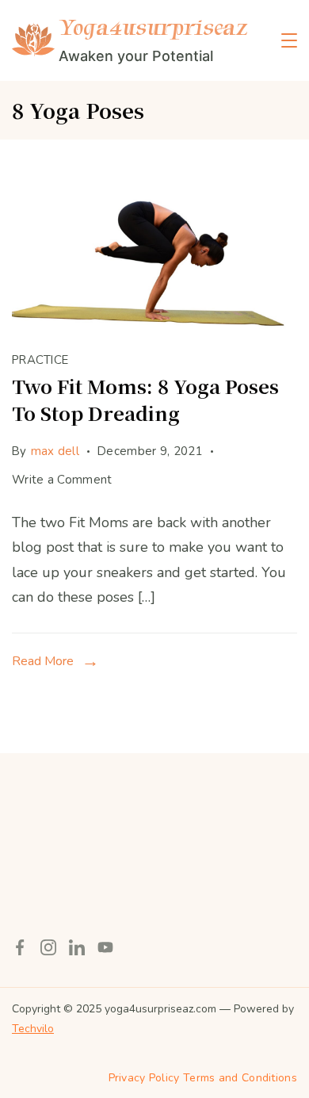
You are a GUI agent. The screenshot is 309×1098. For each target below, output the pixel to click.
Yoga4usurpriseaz (153, 27)
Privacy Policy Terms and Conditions (203, 1078)
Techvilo (33, 1028)
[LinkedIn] (77, 947)
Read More (43, 661)
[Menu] (289, 40)
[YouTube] (105, 947)
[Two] (154, 326)
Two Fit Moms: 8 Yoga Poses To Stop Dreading (145, 399)
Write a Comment (62, 482)
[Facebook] (20, 947)
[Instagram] (48, 947)
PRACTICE (40, 360)
